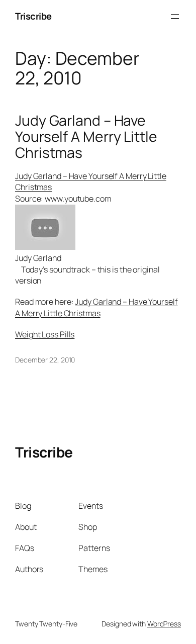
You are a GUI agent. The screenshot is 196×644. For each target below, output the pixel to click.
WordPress (164, 623)
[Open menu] (175, 17)
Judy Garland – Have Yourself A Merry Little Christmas (86, 136)
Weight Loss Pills (44, 334)
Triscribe (33, 16)
